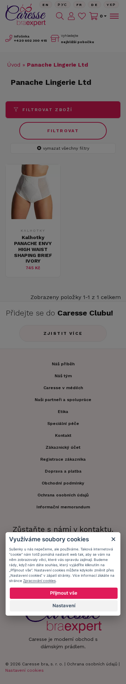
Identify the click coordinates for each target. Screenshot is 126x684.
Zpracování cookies (39, 580)
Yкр (111, 5)
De (94, 5)
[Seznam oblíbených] (82, 16)
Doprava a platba (63, 471)
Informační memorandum (63, 506)
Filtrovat (63, 130)
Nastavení (63, 605)
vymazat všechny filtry (66, 148)
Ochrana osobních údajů (92, 664)
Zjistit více (63, 333)
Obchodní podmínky (63, 483)
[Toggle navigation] (114, 16)
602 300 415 (30, 40)
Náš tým (63, 375)
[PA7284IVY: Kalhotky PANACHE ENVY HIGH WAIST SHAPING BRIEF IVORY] (33, 217)
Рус (62, 5)
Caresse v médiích (63, 387)
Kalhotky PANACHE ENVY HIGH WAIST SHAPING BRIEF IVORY (33, 249)
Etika (63, 411)
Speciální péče (63, 423)
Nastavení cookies (24, 670)
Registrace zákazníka (63, 459)
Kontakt (63, 435)
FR (79, 5)
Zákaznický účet (63, 447)
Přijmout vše (63, 593)
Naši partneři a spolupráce (63, 399)
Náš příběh (63, 363)
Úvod (14, 64)
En (45, 5)
